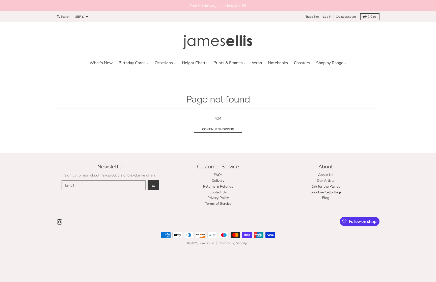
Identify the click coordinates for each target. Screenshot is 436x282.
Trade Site (312, 17)
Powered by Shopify (233, 243)
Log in (327, 17)
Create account (346, 17)
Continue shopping (218, 129)
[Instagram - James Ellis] (60, 222)
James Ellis (206, 243)
